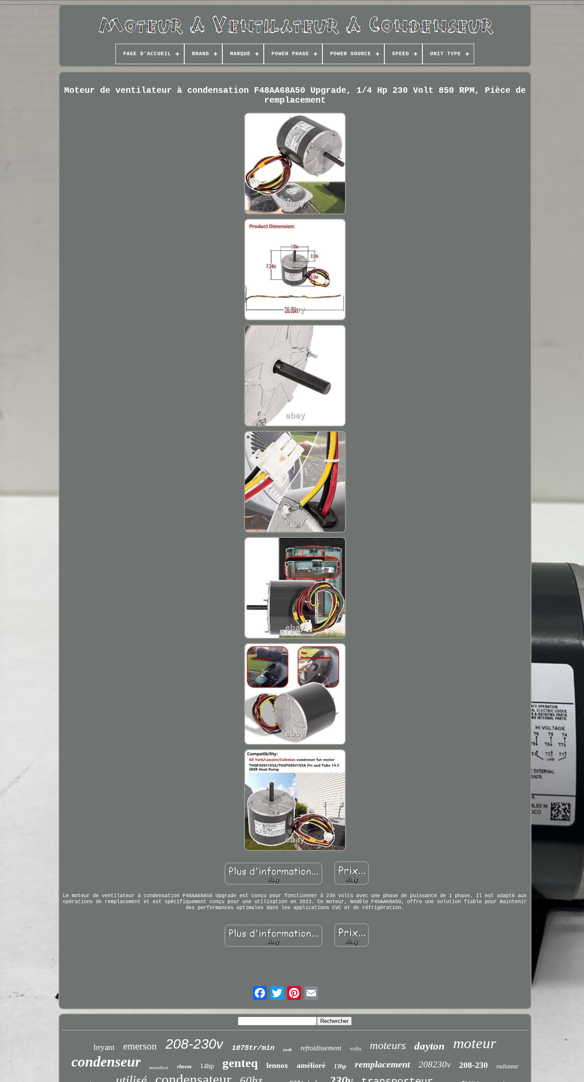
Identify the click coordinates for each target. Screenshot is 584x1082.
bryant (104, 1047)
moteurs (388, 1045)
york (287, 1049)
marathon (158, 1067)
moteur (474, 1043)
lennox (277, 1065)
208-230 (473, 1065)
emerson (140, 1046)
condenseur (106, 1062)
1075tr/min (253, 1048)
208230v (435, 1064)
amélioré (311, 1065)
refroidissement (321, 1048)
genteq (240, 1063)
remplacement (382, 1064)
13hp (340, 1066)
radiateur (507, 1066)
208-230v (194, 1044)
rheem (184, 1066)
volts (355, 1048)
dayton (429, 1046)
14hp (207, 1066)
